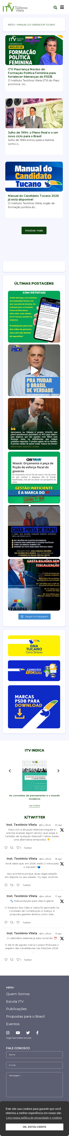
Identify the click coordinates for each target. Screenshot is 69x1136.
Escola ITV (15, 1001)
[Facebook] (37, 1033)
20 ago (58, 825)
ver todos (34, 805)
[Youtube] (18, 1033)
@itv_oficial (45, 825)
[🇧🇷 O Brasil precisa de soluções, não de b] (34, 370)
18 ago (58, 858)
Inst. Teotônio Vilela (21, 824)
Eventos (13, 1024)
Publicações (16, 1009)
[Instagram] (9, 1033)
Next (59, 771)
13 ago (58, 933)
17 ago (58, 896)
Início (11, 24)
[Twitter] (28, 1033)
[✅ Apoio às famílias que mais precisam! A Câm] (34, 424)
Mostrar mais (34, 230)
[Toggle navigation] (62, 7)
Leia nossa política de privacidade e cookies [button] (34, 1117)
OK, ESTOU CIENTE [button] (34, 1126)
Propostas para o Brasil (25, 1016)
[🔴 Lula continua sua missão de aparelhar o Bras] (34, 317)
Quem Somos (18, 994)
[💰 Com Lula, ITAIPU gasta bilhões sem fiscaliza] (34, 585)
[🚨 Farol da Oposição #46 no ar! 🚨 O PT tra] (34, 531)
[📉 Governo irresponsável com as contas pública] (34, 477)
